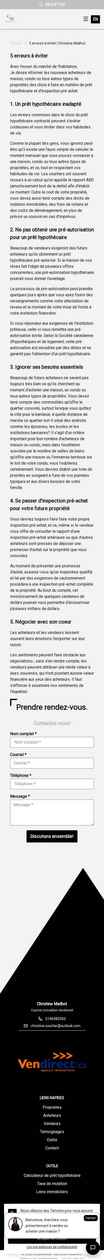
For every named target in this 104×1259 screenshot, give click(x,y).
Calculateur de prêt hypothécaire (52, 1175)
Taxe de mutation (52, 1183)
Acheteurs (52, 1115)
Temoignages (52, 1131)
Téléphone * (20, 775)
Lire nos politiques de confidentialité (52, 1247)
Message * (20, 796)
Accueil (16, 43)
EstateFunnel (42, 1254)
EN (95, 19)
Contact (52, 1148)
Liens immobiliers (52, 1191)
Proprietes (52, 1107)
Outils (52, 1139)
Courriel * (18, 754)
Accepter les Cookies (52, 1238)
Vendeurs (52, 1123)
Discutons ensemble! (52, 836)
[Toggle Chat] (93, 1248)
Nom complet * (23, 733)
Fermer (91, 1218)
